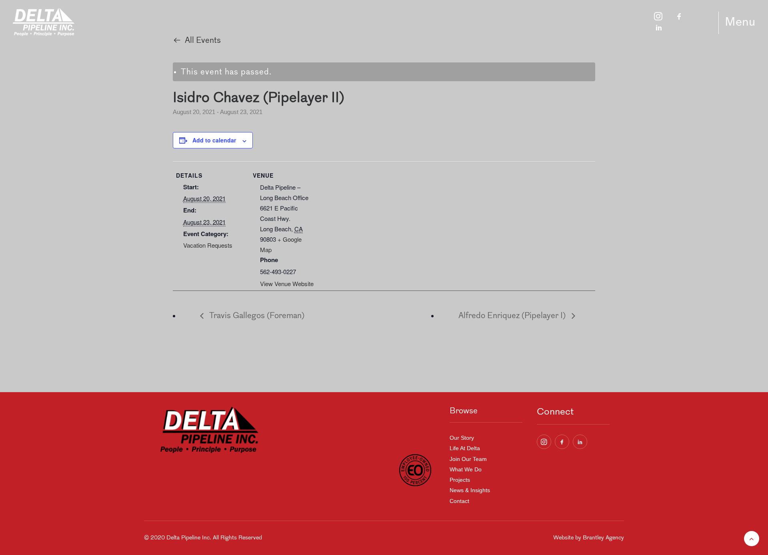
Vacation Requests (207, 245)
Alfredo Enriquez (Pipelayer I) (513, 316)
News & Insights (470, 490)
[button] (544, 442)
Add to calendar (214, 140)
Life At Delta (465, 448)
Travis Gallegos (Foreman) (256, 316)
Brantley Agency (603, 538)
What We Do (466, 469)
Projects (460, 480)
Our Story (462, 438)
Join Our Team (468, 459)
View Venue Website (287, 283)
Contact (459, 501)
